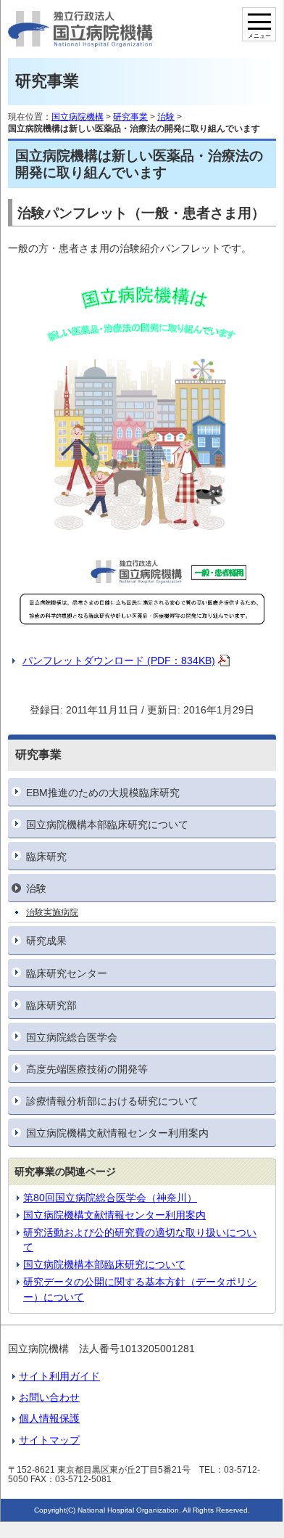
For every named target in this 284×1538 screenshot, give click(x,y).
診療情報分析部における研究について (112, 1101)
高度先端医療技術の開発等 (87, 1069)
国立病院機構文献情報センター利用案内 (117, 1133)
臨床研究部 (51, 1005)
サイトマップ (49, 1440)
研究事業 (130, 117)
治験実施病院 (52, 912)
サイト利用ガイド (59, 1376)
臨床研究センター (66, 973)
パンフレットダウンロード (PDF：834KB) (118, 660)
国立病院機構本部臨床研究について (107, 824)
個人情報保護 (49, 1418)
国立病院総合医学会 (71, 1037)
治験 (36, 888)
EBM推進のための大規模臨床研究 (103, 792)
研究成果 (46, 940)
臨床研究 (46, 856)
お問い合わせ (49, 1397)
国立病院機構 (77, 117)
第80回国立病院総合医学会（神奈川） (110, 1197)
